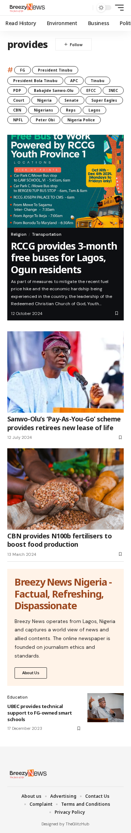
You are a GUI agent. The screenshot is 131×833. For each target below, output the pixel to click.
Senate (71, 100)
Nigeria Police (81, 119)
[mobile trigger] (117, 8)
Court (18, 100)
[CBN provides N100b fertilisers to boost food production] (65, 489)
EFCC (91, 90)
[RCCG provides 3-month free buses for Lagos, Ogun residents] (65, 181)
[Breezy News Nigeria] (26, 8)
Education (17, 697)
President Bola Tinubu (35, 80)
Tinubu (97, 80)
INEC (113, 90)
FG (22, 70)
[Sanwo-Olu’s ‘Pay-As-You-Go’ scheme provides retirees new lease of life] (65, 372)
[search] (85, 7)
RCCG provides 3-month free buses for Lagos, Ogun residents (64, 257)
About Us (30, 672)
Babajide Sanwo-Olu (54, 90)
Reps (71, 110)
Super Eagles (104, 100)
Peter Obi (45, 119)
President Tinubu (55, 70)
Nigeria (44, 100)
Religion (19, 234)
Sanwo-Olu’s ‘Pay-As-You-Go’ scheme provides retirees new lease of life (64, 423)
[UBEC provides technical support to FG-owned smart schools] (105, 707)
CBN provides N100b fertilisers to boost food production (59, 540)
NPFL (18, 119)
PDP (17, 90)
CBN (17, 110)
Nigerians (43, 110)
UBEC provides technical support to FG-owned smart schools (39, 713)
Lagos (94, 110)
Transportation (46, 234)
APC (74, 80)
